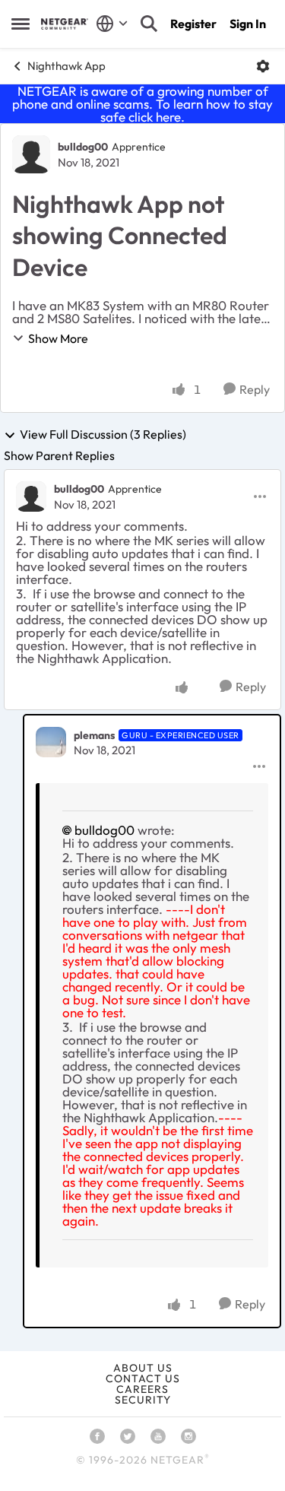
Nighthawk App (66, 66)
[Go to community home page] (64, 24)
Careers (142, 1389)
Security (143, 1400)
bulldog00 (83, 146)
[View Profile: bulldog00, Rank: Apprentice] (31, 154)
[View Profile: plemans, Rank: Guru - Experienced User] (51, 742)
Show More (58, 338)
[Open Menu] (263, 66)
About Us (143, 1368)
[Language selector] (112, 23)
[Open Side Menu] (20, 23)
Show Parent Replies (59, 455)
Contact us (143, 1378)
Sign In (248, 23)
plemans (94, 735)
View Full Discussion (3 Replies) (103, 435)
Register (193, 23)
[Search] (149, 23)
